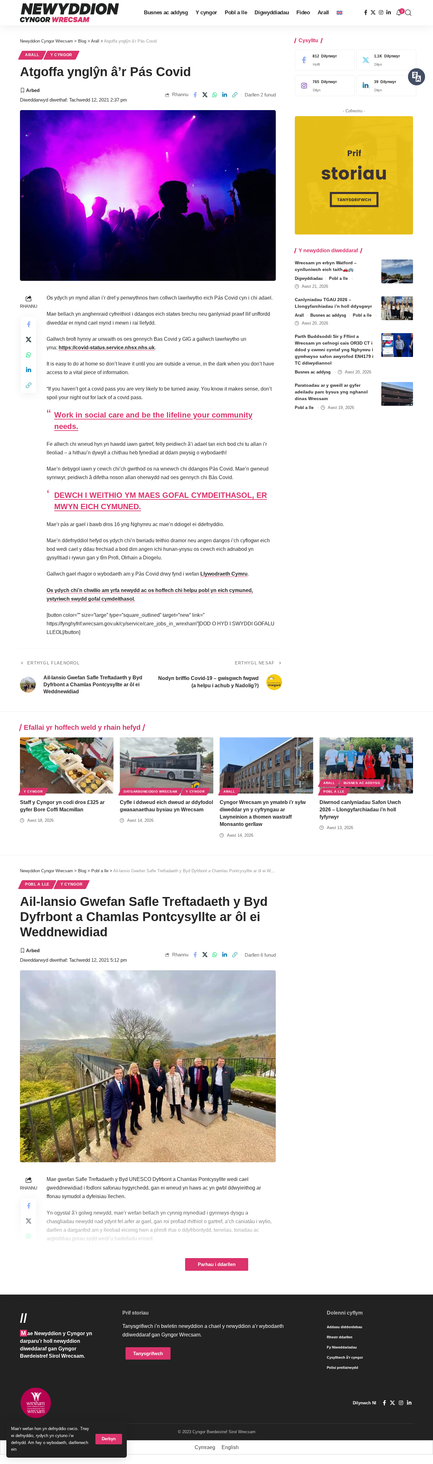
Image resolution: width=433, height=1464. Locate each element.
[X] (373, 12)
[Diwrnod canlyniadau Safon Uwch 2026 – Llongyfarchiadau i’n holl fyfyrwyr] (366, 765)
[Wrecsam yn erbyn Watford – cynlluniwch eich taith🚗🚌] (397, 271)
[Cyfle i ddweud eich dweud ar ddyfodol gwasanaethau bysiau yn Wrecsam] (166, 765)
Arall (32, 55)
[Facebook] (366, 12)
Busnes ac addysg (328, 315)
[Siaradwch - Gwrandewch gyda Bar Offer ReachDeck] (416, 76)
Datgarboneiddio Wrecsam (150, 791)
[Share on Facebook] (195, 95)
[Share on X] (205, 95)
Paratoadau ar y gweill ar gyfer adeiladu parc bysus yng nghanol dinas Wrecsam (331, 392)
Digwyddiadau (309, 278)
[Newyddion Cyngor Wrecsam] (69, 12)
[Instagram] (381, 12)
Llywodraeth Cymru (224, 574)
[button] (108, 1439)
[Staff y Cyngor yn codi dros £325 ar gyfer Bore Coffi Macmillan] (66, 765)
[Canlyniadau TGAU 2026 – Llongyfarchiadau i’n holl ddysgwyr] (397, 308)
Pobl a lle (338, 278)
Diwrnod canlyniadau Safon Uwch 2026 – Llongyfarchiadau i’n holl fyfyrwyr (360, 810)
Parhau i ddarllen (217, 1264)
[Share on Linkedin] (224, 95)
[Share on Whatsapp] (214, 95)
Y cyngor (61, 55)
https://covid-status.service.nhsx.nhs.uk (107, 347)
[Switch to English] (339, 12)
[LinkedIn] (388, 12)
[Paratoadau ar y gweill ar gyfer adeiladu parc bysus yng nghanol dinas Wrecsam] (397, 394)
